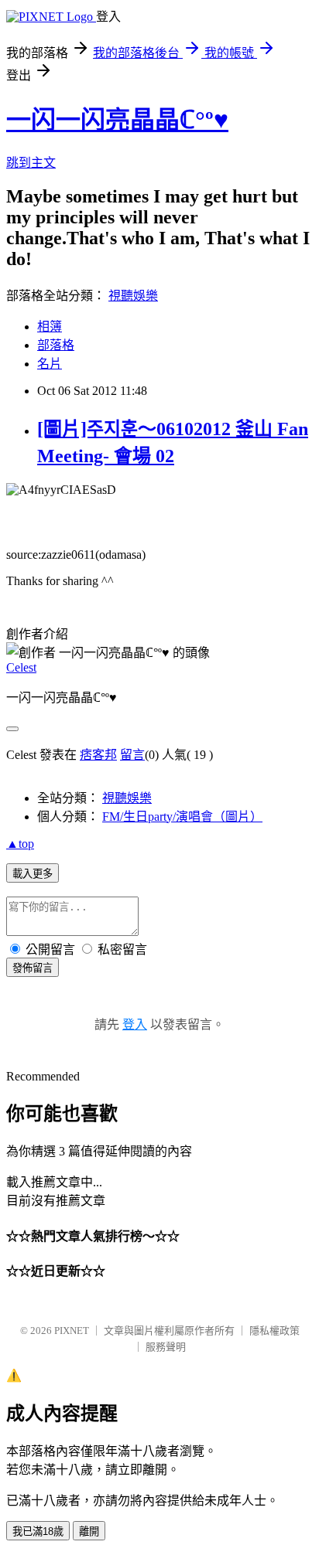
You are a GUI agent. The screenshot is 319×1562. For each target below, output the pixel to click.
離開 (89, 1531)
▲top (20, 843)
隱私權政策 (274, 1330)
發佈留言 (32, 968)
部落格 (55, 345)
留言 (132, 754)
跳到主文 (31, 162)
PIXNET (71, 1330)
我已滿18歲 (37, 1531)
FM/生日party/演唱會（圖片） (182, 816)
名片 (49, 363)
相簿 (49, 326)
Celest (21, 667)
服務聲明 (166, 1347)
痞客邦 (98, 754)
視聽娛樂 (133, 295)
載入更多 (32, 874)
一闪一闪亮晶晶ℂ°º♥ (117, 120)
